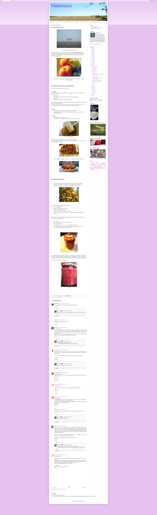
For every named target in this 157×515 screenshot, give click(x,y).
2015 (92, 64)
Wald (102, 167)
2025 (92, 50)
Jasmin (55, 384)
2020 (92, 57)
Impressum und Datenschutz (61, 21)
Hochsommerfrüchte (95, 76)
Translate (98, 28)
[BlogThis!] (66, 295)
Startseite (52, 21)
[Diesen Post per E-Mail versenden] (65, 295)
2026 (92, 48)
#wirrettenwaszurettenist (73, 21)
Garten (101, 164)
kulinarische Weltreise (99, 168)
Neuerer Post (54, 487)
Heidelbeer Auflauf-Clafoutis (96, 80)
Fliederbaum (62, 6)
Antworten (56, 306)
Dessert (94, 164)
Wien (104, 167)
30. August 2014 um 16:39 (67, 444)
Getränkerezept (99, 165)
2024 (92, 51)
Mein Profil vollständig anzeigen (95, 44)
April (93, 87)
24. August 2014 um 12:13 (67, 363)
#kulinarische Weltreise (94, 162)
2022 (92, 54)
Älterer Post (84, 487)
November (94, 68)
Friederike (59, 363)
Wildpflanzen (92, 168)
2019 (92, 58)
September (94, 71)
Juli (92, 83)
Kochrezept (98, 167)
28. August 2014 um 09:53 (62, 409)
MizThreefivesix (57, 303)
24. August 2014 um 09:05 (62, 319)
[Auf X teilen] (67, 295)
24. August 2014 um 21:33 (61, 384)
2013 (92, 93)
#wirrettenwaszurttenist (93, 163)
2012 (92, 95)
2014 (92, 65)
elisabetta (56, 396)
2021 (92, 55)
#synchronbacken (102, 162)
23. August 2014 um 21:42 (64, 303)
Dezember (94, 67)
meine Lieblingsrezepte (95, 21)
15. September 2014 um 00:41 (62, 454)
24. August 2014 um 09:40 (62, 327)
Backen (55, 297)
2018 (92, 60)
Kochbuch (92, 167)
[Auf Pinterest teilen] (69, 295)
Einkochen (58, 297)
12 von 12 (99, 163)
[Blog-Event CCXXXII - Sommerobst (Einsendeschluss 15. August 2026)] (97, 100)
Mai (93, 86)
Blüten (91, 164)
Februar (93, 90)
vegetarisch (92, 169)
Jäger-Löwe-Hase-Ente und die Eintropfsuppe (97, 78)
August (93, 72)
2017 (92, 61)
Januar (93, 92)
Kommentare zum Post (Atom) (61, 489)
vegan (104, 168)
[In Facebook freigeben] (68, 295)
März (93, 89)
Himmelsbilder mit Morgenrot (97, 81)
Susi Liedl (56, 327)
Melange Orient (64, 225)
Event (61, 297)
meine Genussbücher (84, 21)
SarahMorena (56, 372)
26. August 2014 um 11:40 (62, 396)
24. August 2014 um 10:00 (64, 372)
